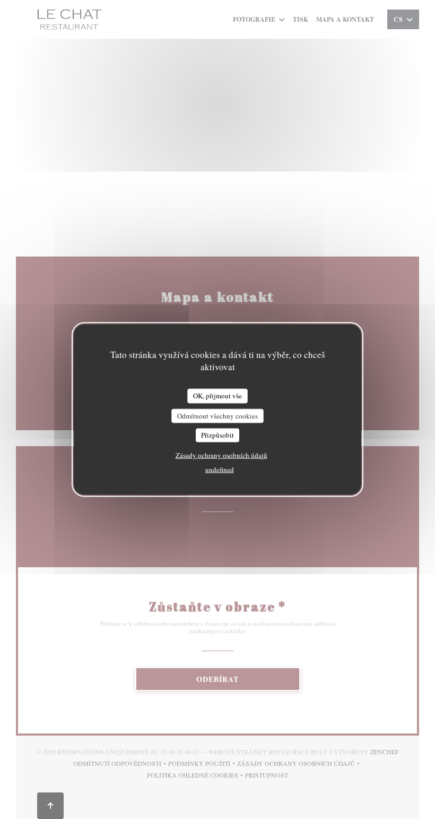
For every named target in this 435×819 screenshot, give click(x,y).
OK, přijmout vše (217, 395)
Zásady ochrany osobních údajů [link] (221, 454)
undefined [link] (219, 469)
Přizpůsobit (217, 435)
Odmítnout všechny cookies (217, 415)
